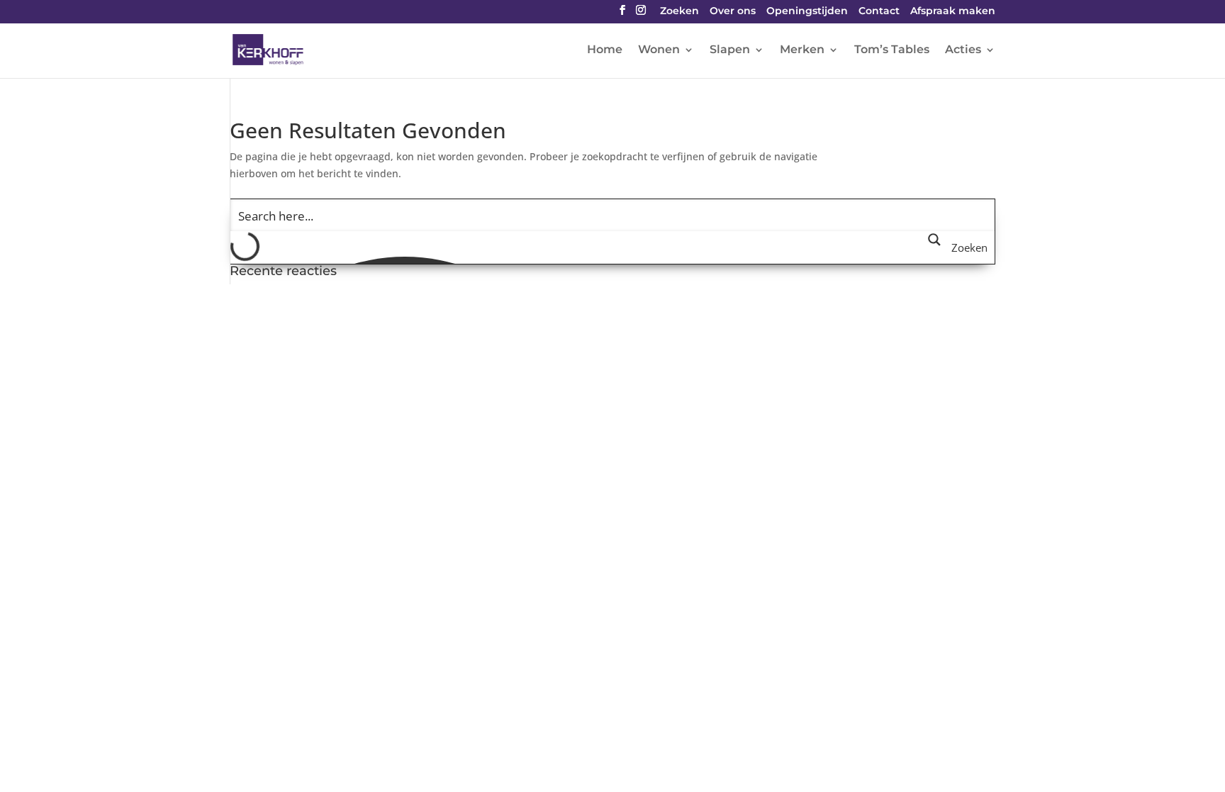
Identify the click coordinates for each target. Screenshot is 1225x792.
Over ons (733, 11)
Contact (879, 11)
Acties (963, 50)
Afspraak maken (952, 11)
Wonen (659, 50)
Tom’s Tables (891, 50)
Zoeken (679, 11)
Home (604, 50)
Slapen (730, 50)
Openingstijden (807, 11)
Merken (802, 50)
